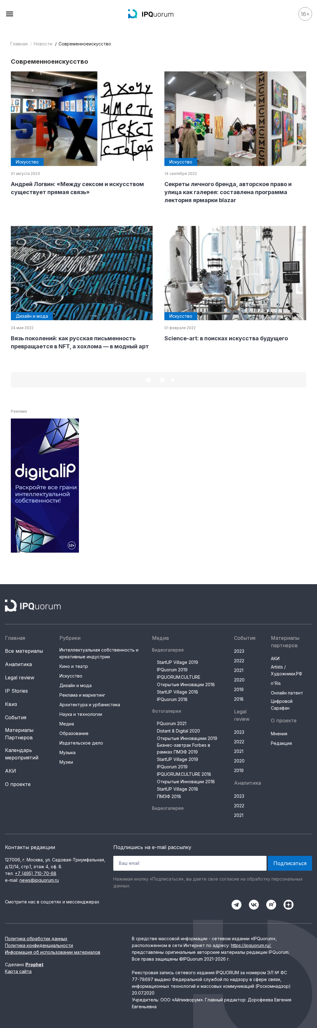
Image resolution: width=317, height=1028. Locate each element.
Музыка (67, 752)
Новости (43, 43)
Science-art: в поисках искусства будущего (226, 338)
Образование (74, 733)
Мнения (279, 733)
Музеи (66, 762)
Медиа (66, 723)
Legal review (19, 677)
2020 (239, 679)
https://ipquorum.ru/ (250, 945)
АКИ (10, 771)
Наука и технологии (80, 714)
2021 (238, 670)
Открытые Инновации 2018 (186, 684)
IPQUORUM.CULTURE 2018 (184, 774)
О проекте (18, 784)
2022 (239, 660)
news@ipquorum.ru (39, 880)
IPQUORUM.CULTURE (178, 677)
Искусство (70, 675)
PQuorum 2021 (171, 723)
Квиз (11, 704)
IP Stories (16, 691)
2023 (239, 651)
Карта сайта (18, 971)
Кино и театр (73, 666)
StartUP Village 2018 (177, 692)
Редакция (281, 743)
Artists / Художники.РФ (286, 670)
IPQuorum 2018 (172, 699)
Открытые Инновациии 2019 (187, 738)
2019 (239, 689)
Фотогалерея (166, 711)
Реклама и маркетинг (82, 695)
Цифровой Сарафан (282, 705)
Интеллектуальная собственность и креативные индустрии (98, 653)
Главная (19, 43)
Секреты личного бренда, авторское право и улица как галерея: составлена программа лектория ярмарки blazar (228, 192)
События (15, 717)
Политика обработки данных (36, 938)
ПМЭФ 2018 (169, 796)
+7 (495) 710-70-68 (35, 873)
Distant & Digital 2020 (178, 730)
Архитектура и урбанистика (89, 704)
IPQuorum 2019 (172, 669)
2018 (239, 699)
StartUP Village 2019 (177, 662)
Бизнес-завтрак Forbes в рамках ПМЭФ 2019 (183, 748)
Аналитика (18, 664)
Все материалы (24, 651)
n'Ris (276, 683)
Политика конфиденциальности (39, 945)
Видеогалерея (168, 649)
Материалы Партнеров (19, 734)
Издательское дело (81, 743)
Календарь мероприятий (21, 754)
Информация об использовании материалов (52, 952)
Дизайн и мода (75, 685)
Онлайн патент (287, 692)
